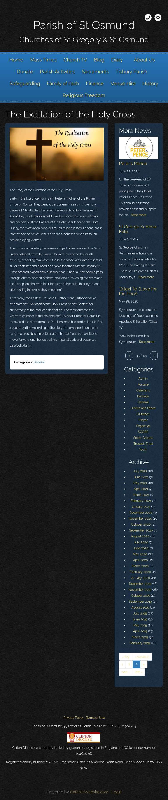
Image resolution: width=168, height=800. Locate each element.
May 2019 (140, 625)
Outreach (143, 414)
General (39, 362)
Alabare (143, 384)
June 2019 (140, 619)
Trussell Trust (143, 443)
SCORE (143, 432)
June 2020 (141, 548)
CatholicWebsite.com (89, 792)
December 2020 (141, 512)
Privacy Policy (73, 718)
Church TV (75, 60)
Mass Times (43, 60)
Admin (143, 378)
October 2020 (141, 524)
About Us (144, 60)
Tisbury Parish (131, 71)
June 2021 (141, 477)
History (150, 83)
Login (116, 792)
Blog (99, 60)
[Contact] (148, 17)
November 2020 (140, 518)
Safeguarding (25, 83)
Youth (143, 449)
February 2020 (140, 572)
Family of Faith (63, 83)
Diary (117, 60)
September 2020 (141, 530)
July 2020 (141, 542)
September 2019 (140, 601)
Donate (25, 71)
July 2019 (140, 613)
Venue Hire (123, 83)
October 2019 (140, 595)
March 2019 (140, 637)
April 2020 (140, 560)
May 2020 (140, 554)
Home (16, 60)
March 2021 (141, 495)
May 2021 (140, 483)
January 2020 (140, 578)
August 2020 (140, 536)
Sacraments (95, 71)
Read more (138, 215)
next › (126, 672)
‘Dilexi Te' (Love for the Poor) (138, 291)
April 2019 (140, 631)
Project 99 (143, 426)
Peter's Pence (133, 163)
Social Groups (143, 438)
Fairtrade (143, 396)
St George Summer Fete (138, 229)
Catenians (143, 390)
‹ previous (142, 657)
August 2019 (140, 607)
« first (126, 657)
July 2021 (140, 471)
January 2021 (140, 506)
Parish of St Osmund (84, 25)
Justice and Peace (143, 408)
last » (138, 672)
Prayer (143, 420)
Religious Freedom (84, 95)
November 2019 (140, 589)
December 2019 (140, 584)
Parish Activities (57, 71)
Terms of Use (95, 718)
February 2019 (140, 643)
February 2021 (141, 501)
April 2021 (141, 489)
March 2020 (140, 566)
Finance (95, 83)
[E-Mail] (157, 17)
